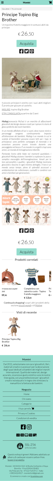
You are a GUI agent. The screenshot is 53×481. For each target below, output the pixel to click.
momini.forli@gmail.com (34, 473)
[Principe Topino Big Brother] (26, 78)
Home (26, 394)
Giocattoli (5, 9)
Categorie (27, 403)
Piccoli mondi (16, 9)
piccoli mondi (25, 305)
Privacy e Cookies (26, 413)
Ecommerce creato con (26, 476)
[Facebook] (23, 428)
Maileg (38, 305)
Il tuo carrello (25, 408)
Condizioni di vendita (26, 418)
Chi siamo (26, 399)
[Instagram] (29, 428)
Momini (26, 2)
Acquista (26, 43)
